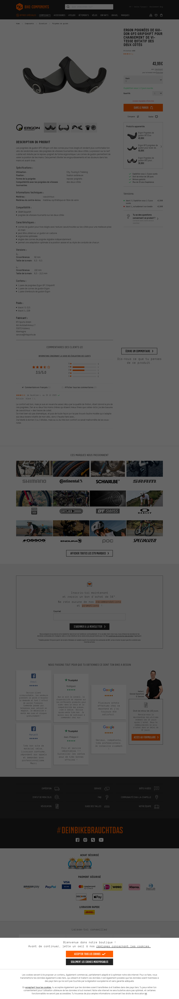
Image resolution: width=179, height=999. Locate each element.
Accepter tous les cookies (87, 954)
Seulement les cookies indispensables (89, 962)
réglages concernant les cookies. (123, 946)
